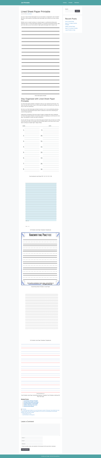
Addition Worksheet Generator (30, 404)
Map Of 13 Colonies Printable (71, 28)
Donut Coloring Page (69, 21)
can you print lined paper (37, 410)
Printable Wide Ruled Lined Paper (31, 402)
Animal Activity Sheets (29, 406)
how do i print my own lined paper (45, 411)
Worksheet (76, 2)
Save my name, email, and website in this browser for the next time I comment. (39, 446)
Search (66, 9)
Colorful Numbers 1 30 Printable (31, 403)
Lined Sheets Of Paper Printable (31, 400)
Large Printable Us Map (70, 30)
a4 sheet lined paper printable (27, 410)
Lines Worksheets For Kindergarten (28, 414)
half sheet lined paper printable (33, 411)
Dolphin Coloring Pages (70, 26)
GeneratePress (57, 456)
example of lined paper (46, 410)
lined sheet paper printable (29, 412)
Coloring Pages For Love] (26, 413)
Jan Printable (25, 2)
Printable (70, 2)
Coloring (64, 2)
